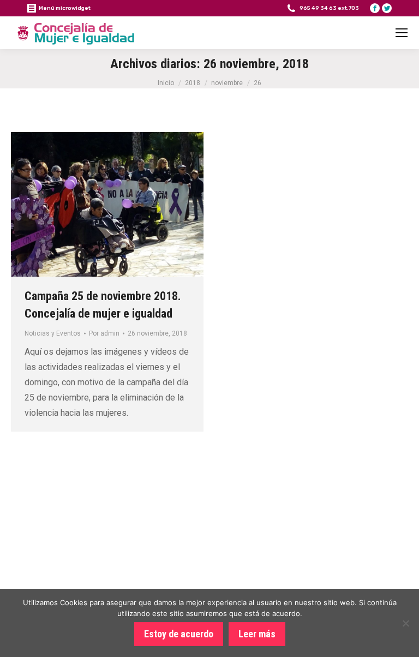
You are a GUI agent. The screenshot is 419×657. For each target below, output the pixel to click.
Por (104, 333)
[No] (405, 623)
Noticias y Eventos (53, 333)
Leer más (257, 634)
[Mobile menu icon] (401, 32)
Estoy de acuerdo (178, 634)
